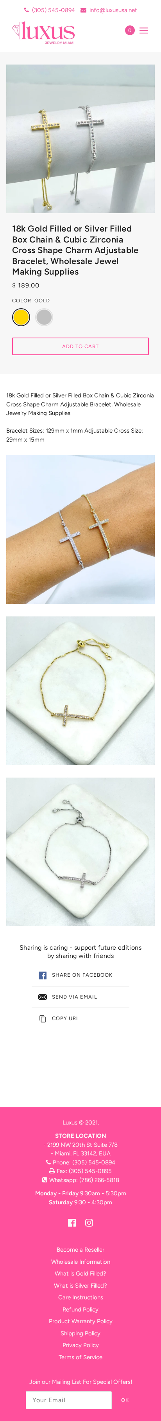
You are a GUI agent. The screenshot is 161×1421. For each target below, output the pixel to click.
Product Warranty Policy (81, 1321)
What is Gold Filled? (80, 1273)
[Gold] (21, 317)
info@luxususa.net (113, 10)
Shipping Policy (80, 1333)
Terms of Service (80, 1357)
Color (21, 301)
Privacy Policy (81, 1345)
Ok (125, 1400)
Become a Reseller (80, 1249)
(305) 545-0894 (53, 10)
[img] (71, 1222)
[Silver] (44, 317)
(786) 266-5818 (99, 1180)
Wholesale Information (80, 1261)
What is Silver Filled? (80, 1285)
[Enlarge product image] (80, 139)
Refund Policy (80, 1309)
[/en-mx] (51, 32)
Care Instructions (80, 1297)
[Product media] (80, 529)
